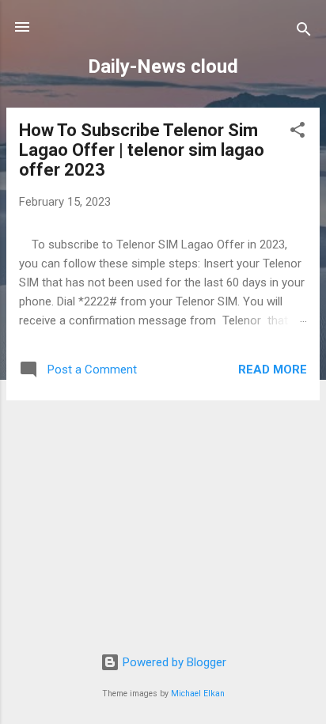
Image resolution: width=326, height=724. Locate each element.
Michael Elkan (198, 693)
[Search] (303, 32)
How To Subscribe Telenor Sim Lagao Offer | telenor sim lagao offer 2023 (141, 150)
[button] (297, 132)
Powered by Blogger (172, 662)
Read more (272, 369)
